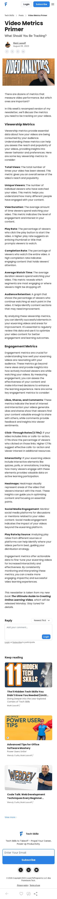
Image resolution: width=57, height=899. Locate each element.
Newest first (40, 620)
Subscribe (41, 4)
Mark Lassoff (19, 43)
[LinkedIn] (28, 870)
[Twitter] (20, 870)
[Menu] (53, 4)
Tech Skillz (9, 15)
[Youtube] (36, 870)
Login (26, 4)
